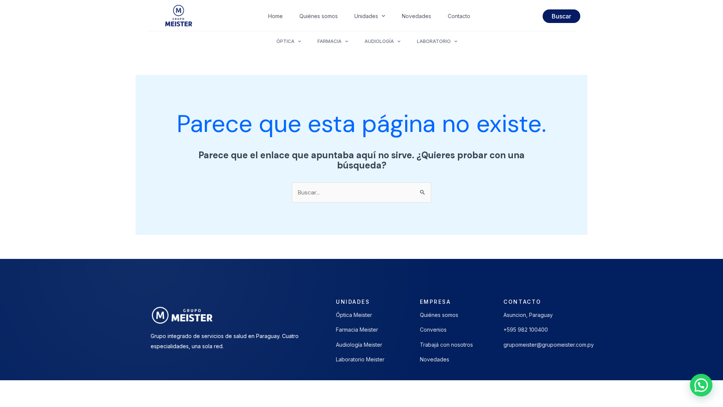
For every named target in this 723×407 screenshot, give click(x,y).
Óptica (285, 41)
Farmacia (329, 41)
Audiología (379, 41)
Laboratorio (434, 41)
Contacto (459, 16)
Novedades (416, 16)
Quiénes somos (318, 16)
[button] (701, 385)
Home (275, 16)
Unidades (366, 16)
